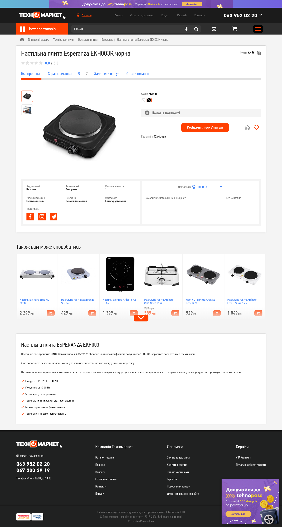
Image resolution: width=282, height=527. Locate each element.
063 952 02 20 (240, 15)
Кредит (165, 15)
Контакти (199, 15)
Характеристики (60, 73)
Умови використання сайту (183, 494)
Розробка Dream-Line (141, 521)
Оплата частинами (178, 472)
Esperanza (107, 39)
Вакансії (100, 472)
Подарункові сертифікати (251, 465)
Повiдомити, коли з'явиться (205, 127)
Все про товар (31, 73)
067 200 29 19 (33, 470)
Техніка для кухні (63, 39)
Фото (83, 73)
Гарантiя (172, 479)
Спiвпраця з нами (105, 479)
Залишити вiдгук (106, 73)
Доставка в (184, 187)
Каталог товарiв (104, 457)
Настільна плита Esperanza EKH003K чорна (142, 39)
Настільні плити (87, 39)
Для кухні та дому (38, 39)
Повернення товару (178, 486)
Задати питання (137, 73)
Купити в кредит (177, 465)
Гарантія (182, 15)
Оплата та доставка (141, 15)
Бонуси (119, 15)
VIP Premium (243, 457)
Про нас (100, 465)
